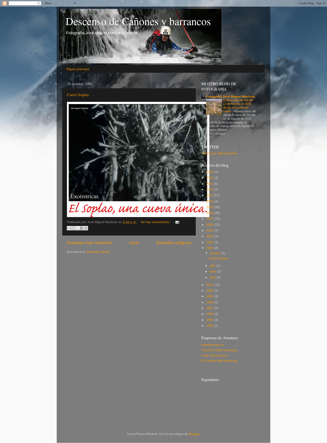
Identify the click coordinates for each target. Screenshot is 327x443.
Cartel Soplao (78, 94)
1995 (210, 320)
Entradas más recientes (89, 242)
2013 (210, 183)
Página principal (78, 68)
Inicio (134, 242)
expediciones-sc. (213, 344)
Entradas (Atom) (98, 252)
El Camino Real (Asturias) (219, 360)
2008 (210, 213)
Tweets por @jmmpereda (219, 153)
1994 (210, 325)
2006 (210, 224)
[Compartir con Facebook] (81, 228)
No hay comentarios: (156, 222)
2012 (210, 189)
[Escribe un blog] (73, 228)
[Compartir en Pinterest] (86, 228)
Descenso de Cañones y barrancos (138, 21)
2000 (210, 290)
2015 (210, 172)
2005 (210, 230)
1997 (210, 308)
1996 (210, 314)
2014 (210, 177)
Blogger (194, 434)
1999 (210, 296)
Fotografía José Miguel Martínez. (231, 96)
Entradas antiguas (173, 242)
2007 (210, 218)
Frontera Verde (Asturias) (219, 350)
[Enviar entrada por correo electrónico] (176, 222)
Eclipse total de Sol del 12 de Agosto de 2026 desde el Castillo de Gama (238, 106)
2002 (210, 248)
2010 (210, 201)
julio (213, 265)
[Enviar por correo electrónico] (69, 228)
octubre (215, 253)
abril (213, 277)
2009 (210, 207)
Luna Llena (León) (214, 355)
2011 (210, 195)
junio (213, 271)
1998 (210, 302)
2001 (210, 284)
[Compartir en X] (77, 228)
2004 (210, 236)
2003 (210, 242)
